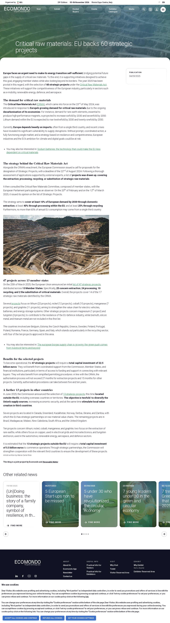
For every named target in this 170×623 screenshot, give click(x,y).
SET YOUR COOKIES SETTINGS (81, 618)
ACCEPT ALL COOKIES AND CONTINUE (21, 618)
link (86, 597)
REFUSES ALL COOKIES (52, 618)
